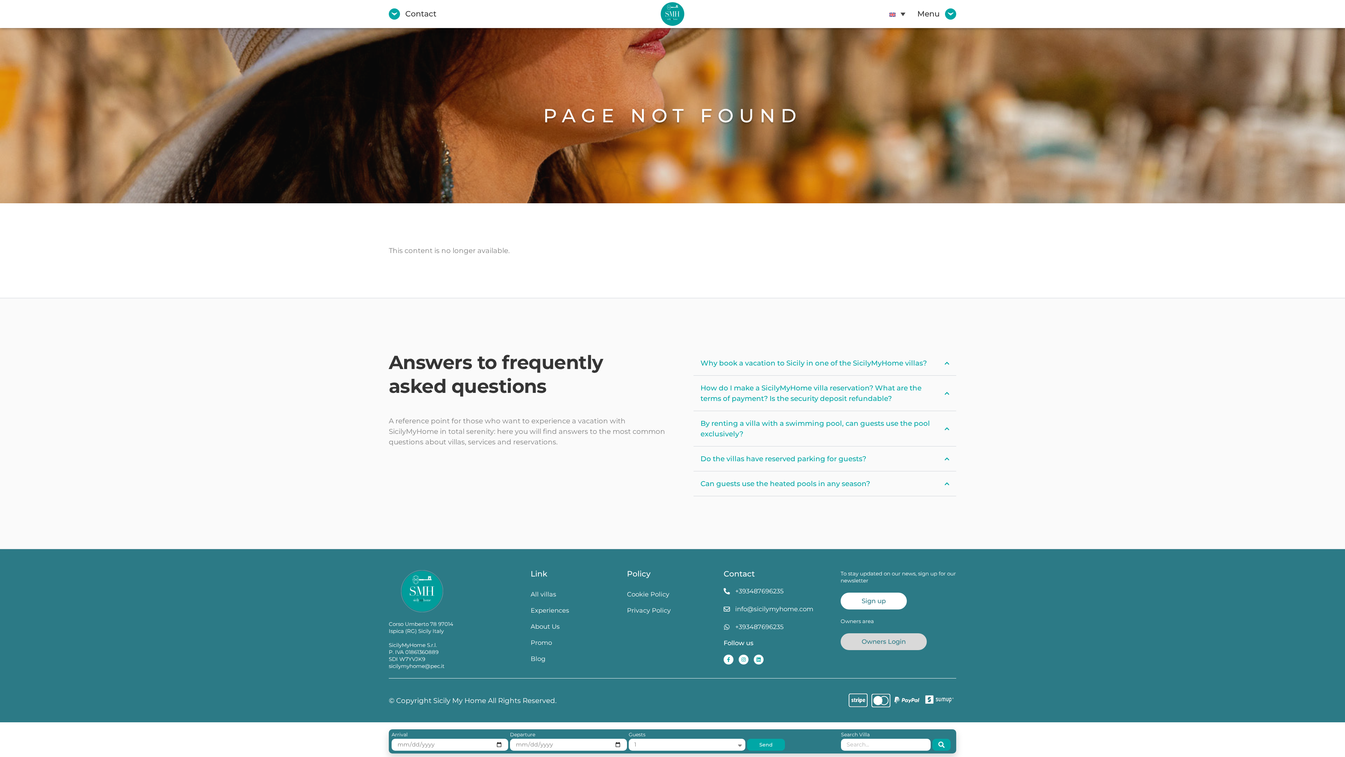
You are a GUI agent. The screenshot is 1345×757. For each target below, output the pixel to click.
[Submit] (941, 745)
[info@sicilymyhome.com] (727, 609)
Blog (538, 659)
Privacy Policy (649, 610)
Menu (928, 14)
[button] (897, 14)
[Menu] (950, 14)
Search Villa (855, 735)
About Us (545, 626)
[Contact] (394, 14)
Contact (420, 14)
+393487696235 (759, 591)
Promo (541, 643)
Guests (637, 735)
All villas (543, 594)
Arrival (400, 735)
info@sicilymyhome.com (774, 609)
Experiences (550, 610)
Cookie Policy (648, 594)
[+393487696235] (727, 591)
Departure (522, 735)
